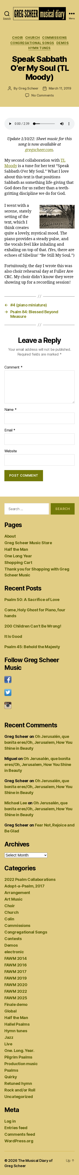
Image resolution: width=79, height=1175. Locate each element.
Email (9, 430)
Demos (62, 43)
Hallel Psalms (17, 1024)
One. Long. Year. (19, 1050)
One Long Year (18, 556)
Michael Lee (15, 803)
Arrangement (17, 892)
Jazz (8, 1037)
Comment (13, 367)
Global (10, 1011)
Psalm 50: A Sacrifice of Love (31, 599)
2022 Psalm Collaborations (29, 879)
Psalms (11, 1070)
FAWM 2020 (15, 984)
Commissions (54, 37)
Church (32, 37)
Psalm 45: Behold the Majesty (32, 646)
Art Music (13, 899)
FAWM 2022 (15, 991)
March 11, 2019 (60, 88)
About (10, 536)
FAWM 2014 (15, 958)
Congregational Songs (32, 43)
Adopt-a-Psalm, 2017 (24, 886)
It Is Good (13, 636)
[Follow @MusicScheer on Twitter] (39, 692)
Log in (10, 1121)
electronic (14, 952)
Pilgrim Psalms (18, 1057)
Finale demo (15, 1004)
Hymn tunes (39, 48)
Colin (9, 919)
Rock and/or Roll (19, 1090)
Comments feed (19, 1134)
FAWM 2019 (15, 978)
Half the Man (16, 549)
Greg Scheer (28, 88)
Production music (21, 1063)
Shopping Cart (18, 562)
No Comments (42, 95)
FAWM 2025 (15, 998)
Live (8, 1044)
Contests (13, 938)
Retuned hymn (18, 1083)
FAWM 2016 (15, 965)
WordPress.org (18, 1141)
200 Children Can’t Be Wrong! (32, 626)
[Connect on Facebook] (39, 679)
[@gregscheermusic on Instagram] (39, 705)
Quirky (10, 1077)
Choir (17, 37)
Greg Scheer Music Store (28, 542)
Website (10, 451)
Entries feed (15, 1127)
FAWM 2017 (15, 971)
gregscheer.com (39, 149)
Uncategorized (18, 1096)
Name (10, 410)
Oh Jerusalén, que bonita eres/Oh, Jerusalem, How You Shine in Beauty (38, 742)
